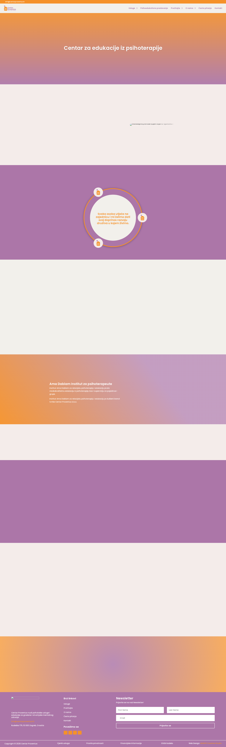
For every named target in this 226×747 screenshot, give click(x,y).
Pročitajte (175, 8)
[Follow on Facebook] (70, 733)
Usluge (132, 8)
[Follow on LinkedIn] (80, 733)
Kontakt (218, 8)
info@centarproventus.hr (22, 721)
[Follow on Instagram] (65, 733)
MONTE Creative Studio (211, 743)
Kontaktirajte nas (165, 668)
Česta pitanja (205, 8)
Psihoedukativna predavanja (154, 8)
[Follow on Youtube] (75, 733)
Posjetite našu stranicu (162, 397)
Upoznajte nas (59, 150)
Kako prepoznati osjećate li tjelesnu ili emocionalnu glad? (83, 599)
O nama (189, 8)
